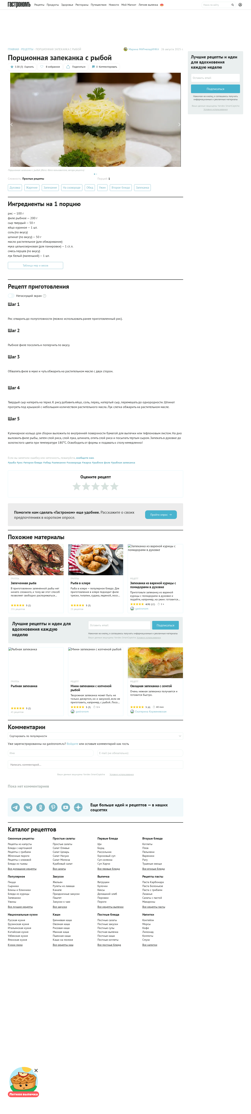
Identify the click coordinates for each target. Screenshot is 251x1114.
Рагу (145, 859)
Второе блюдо (121, 187)
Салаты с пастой (152, 898)
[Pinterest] (53, 807)
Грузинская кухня (18, 924)
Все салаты (59, 868)
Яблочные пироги (18, 856)
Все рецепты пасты (153, 907)
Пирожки (103, 898)
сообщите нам (85, 457)
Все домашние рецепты (22, 868)
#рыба (12, 462)
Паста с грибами (152, 890)
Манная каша (61, 932)
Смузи (146, 939)
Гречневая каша (62, 920)
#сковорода (73, 462)
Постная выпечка (107, 932)
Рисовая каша (61, 928)
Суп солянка (104, 859)
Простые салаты (62, 844)
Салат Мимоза (61, 859)
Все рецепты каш (63, 945)
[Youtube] (65, 807)
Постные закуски (107, 924)
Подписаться (165, 625)
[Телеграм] (15, 807)
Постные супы (105, 928)
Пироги (101, 901)
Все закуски (60, 907)
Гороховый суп (106, 856)
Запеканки (14, 898)
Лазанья (147, 894)
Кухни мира (15, 945)
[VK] (28, 807)
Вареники (148, 856)
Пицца (12, 882)
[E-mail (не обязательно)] (140, 753)
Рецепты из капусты (20, 844)
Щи (99, 844)
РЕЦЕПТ (134, 579)
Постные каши (106, 936)
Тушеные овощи (152, 863)
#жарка (86, 462)
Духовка (15, 187)
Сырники (13, 886)
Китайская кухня (18, 932)
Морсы (146, 924)
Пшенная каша (62, 936)
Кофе (145, 928)
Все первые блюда (108, 868)
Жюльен (58, 882)
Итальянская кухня (19, 928)
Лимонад (148, 932)
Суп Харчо (103, 863)
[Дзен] (78, 807)
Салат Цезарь (61, 852)
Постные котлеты (107, 939)
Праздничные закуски (66, 894)
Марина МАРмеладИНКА (144, 49)
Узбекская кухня (18, 936)
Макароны (148, 901)
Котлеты (147, 844)
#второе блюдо (32, 462)
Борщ (100, 848)
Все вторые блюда (153, 868)
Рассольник (104, 852)
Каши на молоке (63, 939)
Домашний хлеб (107, 894)
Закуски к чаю (61, 901)
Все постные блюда (109, 945)
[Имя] (51, 753)
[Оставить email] (119, 625)
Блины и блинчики (19, 890)
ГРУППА (15, 579)
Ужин (102, 187)
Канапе (57, 890)
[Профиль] (240, 5)
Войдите (72, 744)
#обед (46, 462)
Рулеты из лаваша (64, 886)
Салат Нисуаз (61, 856)
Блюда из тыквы (17, 863)
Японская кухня (17, 939)
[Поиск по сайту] (219, 5)
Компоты (147, 936)
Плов (145, 848)
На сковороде (72, 187)
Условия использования (149, 637)
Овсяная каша (61, 924)
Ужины (12, 901)
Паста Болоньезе (152, 886)
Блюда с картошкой (20, 848)
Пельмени (148, 852)
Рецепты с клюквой (19, 859)
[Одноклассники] (40, 807)
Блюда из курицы (18, 894)
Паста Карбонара (153, 882)
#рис (19, 462)
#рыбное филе (100, 462)
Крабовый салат (63, 863)
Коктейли (148, 920)
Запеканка (142, 187)
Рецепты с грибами (19, 852)
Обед (89, 187)
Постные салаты (107, 920)
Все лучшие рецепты (20, 907)
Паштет (57, 898)
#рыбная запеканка (122, 462)
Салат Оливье (61, 848)
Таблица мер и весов (35, 265)
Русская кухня (16, 920)
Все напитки (149, 945)
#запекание (58, 462)
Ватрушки (103, 882)
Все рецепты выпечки (110, 907)
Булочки (102, 886)
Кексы (101, 890)
